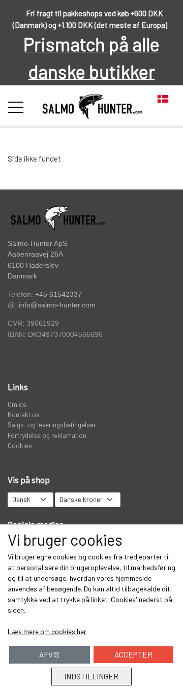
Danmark (22, 276)
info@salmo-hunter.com (57, 305)
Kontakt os (24, 414)
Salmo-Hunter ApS (37, 243)
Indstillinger (91, 676)
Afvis (49, 654)
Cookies (20, 445)
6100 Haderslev (33, 265)
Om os (17, 404)
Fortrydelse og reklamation (47, 435)
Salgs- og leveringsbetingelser (52, 424)
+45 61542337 (58, 294)
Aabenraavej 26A (35, 254)
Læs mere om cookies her (47, 631)
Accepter (133, 654)
